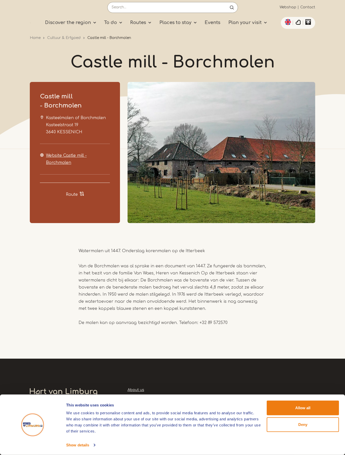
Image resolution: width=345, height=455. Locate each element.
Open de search (232, 7)
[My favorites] (298, 23)
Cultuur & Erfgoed (64, 38)
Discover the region (68, 22)
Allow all (302, 408)
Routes (138, 22)
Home (35, 38)
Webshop (288, 7)
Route (72, 194)
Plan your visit (245, 22)
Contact (307, 7)
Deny (302, 424)
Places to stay (175, 22)
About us (136, 390)
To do (110, 22)
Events (212, 22)
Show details (77, 445)
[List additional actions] (287, 22)
